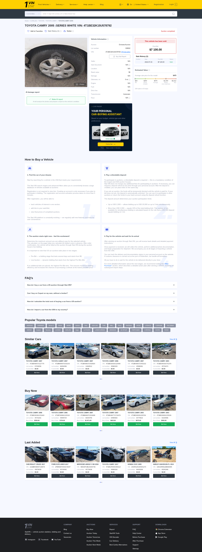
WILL (111, 325)
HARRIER (40, 325)
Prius (119, 325)
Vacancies (67, 537)
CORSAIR (159, 325)
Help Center (137, 533)
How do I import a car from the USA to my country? (47, 310)
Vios (85, 325)
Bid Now (37, 372)
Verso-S (51, 325)
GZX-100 (95, 325)
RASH (166, 330)
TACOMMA (170, 325)
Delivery (59, 4)
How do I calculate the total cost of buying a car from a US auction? (54, 301)
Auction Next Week (94, 545)
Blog (102, 4)
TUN (103, 325)
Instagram (31, 540)
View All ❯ (173, 339)
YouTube (57, 540)
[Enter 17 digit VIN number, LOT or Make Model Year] (173, 13)
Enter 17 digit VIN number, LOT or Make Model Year (59, 14)
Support (135, 545)
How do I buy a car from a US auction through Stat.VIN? (49, 285)
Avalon (38, 330)
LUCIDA (58, 330)
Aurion (77, 325)
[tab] (100, 430)
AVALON (68, 330)
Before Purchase (139, 537)
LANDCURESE (100, 330)
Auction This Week (93, 541)
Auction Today (92, 533)
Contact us (68, 533)
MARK (69, 325)
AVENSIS (30, 325)
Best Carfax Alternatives (118, 545)
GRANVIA (113, 330)
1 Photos (81, 84)
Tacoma (48, 330)
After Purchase (138, 541)
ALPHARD (86, 330)
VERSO (29, 330)
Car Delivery (114, 541)
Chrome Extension (165, 529)
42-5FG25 (124, 330)
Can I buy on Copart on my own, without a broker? (47, 293)
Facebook (44, 540)
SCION (157, 330)
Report (112, 529)
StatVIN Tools (114, 533)
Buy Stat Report (121, 56)
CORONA (147, 330)
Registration (159, 4)
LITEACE (148, 325)
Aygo (77, 330)
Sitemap (136, 549)
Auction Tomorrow (93, 537)
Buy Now (90, 529)
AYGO (138, 325)
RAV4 (60, 325)
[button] (33, 14)
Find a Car (109, 144)
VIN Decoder (114, 537)
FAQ (134, 529)
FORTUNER (136, 330)
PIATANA (129, 325)
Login (171, 4)
